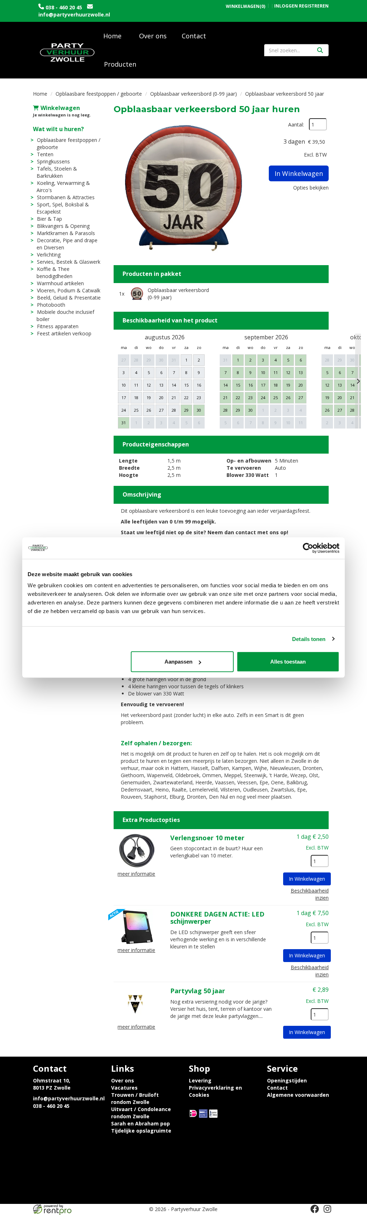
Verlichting (49, 254)
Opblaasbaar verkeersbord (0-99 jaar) (193, 93)
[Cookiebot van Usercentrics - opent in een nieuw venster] (308, 547)
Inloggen (286, 6)
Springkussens (53, 161)
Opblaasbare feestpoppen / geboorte (99, 93)
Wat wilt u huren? (58, 129)
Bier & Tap (49, 218)
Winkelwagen (60, 108)
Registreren (314, 6)
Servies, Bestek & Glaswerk (68, 261)
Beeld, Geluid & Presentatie (69, 297)
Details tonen (308, 639)
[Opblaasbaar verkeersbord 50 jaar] (183, 188)
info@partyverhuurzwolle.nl (74, 14)
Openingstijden (287, 1080)
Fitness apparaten (57, 326)
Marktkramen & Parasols (66, 233)
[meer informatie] (136, 849)
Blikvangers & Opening (63, 226)
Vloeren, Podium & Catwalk (68, 290)
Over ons (153, 36)
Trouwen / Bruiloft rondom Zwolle (135, 1098)
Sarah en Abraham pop (140, 1123)
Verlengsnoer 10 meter (207, 837)
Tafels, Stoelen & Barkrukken (57, 172)
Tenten (45, 154)
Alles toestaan (288, 662)
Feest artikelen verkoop (64, 333)
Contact (194, 36)
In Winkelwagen (299, 173)
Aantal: (296, 124)
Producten (120, 64)
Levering (200, 1080)
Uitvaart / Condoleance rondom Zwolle (141, 1113)
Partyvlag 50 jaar (197, 990)
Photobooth (51, 304)
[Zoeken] (320, 50)
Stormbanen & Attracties (66, 197)
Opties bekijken (311, 187)
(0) (245, 6)
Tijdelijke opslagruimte (141, 1130)
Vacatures (124, 1087)
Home (112, 36)
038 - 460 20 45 (64, 7)
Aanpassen (178, 662)
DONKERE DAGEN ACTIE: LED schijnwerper (217, 917)
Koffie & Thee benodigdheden (54, 272)
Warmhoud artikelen (60, 283)
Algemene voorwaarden (298, 1094)
